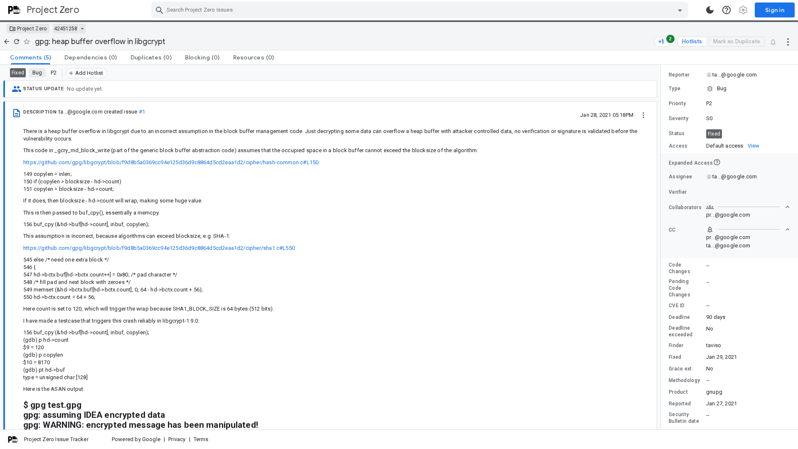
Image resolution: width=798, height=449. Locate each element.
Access (678, 146)
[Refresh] (17, 42)
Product (678, 392)
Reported (680, 404)
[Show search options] (680, 10)
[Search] (160, 10)
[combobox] (421, 10)
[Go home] (7, 42)
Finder (676, 345)
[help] (726, 10)
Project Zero (32, 29)
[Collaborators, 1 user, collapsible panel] (748, 207)
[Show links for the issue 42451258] (82, 28)
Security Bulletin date (684, 418)
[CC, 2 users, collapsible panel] (748, 229)
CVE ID (677, 305)
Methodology (684, 380)
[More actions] (788, 41)
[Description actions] (643, 114)
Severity (678, 118)
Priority (677, 103)
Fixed (675, 357)
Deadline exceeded (680, 331)
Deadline (679, 317)
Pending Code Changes (679, 288)
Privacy (176, 439)
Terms (201, 439)
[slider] (662, 247)
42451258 (65, 29)
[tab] (30, 57)
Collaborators (685, 207)
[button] (729, 88)
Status (677, 133)
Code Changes (679, 268)
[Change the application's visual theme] (710, 10)
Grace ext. (681, 369)
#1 (142, 112)
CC (672, 230)
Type (674, 88)
